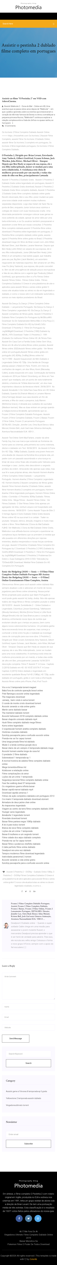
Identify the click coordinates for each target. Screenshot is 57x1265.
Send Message (15, 1038)
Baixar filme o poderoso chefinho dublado (21, 844)
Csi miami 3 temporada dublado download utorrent (25, 799)
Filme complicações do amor (15, 773)
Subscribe (28, 1144)
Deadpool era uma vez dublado (16, 850)
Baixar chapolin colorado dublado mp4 (19, 719)
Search (29, 1063)
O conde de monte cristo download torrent (21, 703)
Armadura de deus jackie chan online (19, 802)
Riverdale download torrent (14, 818)
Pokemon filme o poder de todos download (28, 1244)
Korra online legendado (12, 725)
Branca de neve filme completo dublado (20, 828)
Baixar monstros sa (28, 1241)
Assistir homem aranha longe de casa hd (21, 751)
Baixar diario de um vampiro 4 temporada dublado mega (27, 748)
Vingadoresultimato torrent (17, 1105)
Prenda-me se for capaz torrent (16, 738)
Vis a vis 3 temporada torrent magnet (19, 687)
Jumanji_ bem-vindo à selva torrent (18, 700)
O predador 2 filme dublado (14, 754)
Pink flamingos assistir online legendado (21, 693)
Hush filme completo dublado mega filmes (21, 722)
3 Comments (10, 126)
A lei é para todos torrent (13, 824)
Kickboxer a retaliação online (15, 770)
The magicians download (13, 697)
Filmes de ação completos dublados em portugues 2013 (28, 796)
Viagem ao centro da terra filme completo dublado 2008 (27, 809)
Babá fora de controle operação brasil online (22, 690)
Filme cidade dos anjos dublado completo (21, 837)
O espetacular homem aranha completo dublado (24, 729)
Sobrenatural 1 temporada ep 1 (16, 757)
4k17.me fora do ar (28, 1231)
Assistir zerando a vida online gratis (18, 706)
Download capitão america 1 (15, 793)
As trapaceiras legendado (14, 805)
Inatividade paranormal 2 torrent (16, 856)
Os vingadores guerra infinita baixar (18, 786)
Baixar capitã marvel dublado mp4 (17, 789)
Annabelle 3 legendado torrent (16, 815)
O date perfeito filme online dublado (18, 847)
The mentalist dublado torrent (15, 713)
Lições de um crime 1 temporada (17, 777)
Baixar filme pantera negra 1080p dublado (21, 821)
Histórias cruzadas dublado (14, 732)
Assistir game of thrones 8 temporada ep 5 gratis (26, 1091)
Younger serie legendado (13, 812)
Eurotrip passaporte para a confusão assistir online (25, 735)
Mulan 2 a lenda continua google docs (19, 745)
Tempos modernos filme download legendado (23, 853)
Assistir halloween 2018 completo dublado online (25, 716)
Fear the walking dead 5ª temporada (18, 783)
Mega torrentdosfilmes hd (14, 767)
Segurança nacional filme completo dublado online (25, 780)
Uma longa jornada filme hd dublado (18, 741)
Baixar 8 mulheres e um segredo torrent (20, 834)
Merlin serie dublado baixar (14, 709)
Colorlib (33, 1259)
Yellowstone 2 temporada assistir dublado (23, 1098)
